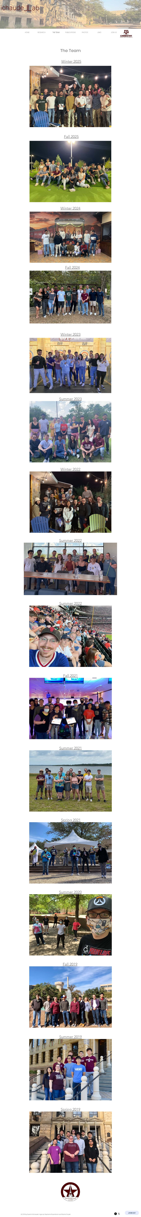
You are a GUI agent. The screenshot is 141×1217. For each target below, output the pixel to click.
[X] (115, 1213)
